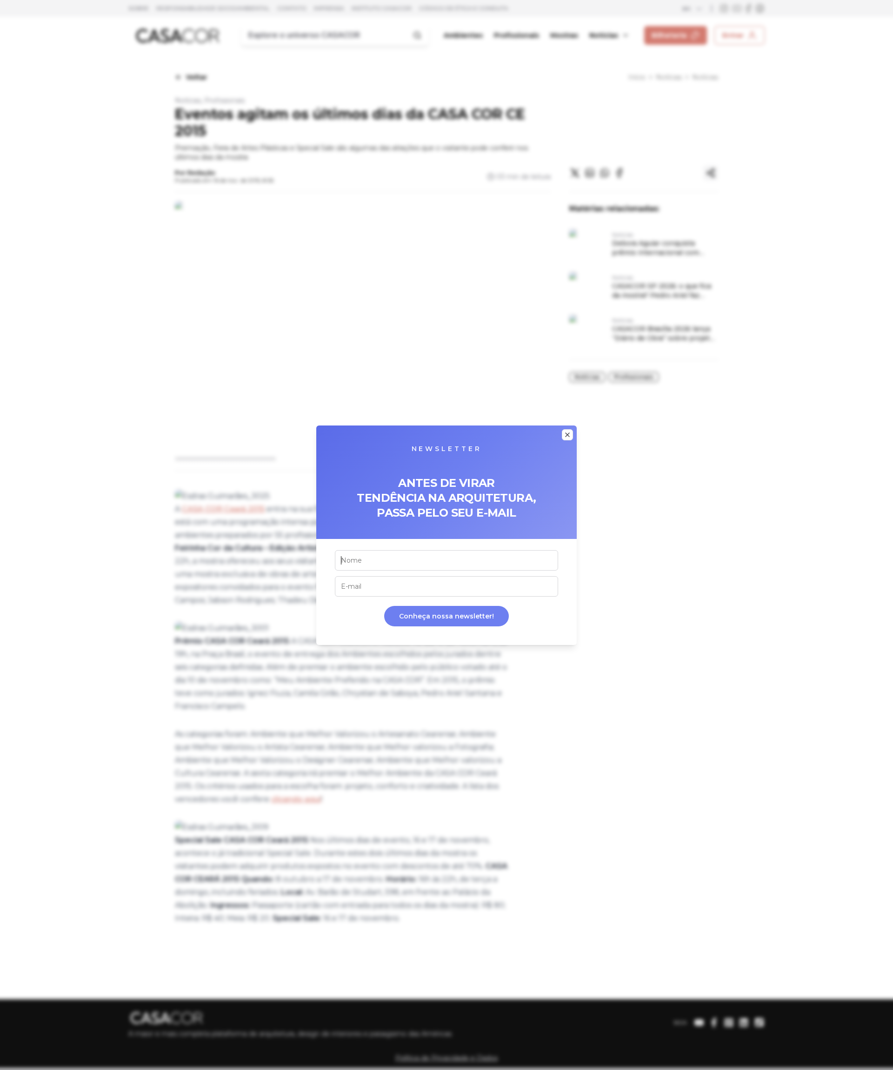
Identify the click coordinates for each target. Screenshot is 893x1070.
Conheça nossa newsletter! (446, 616)
